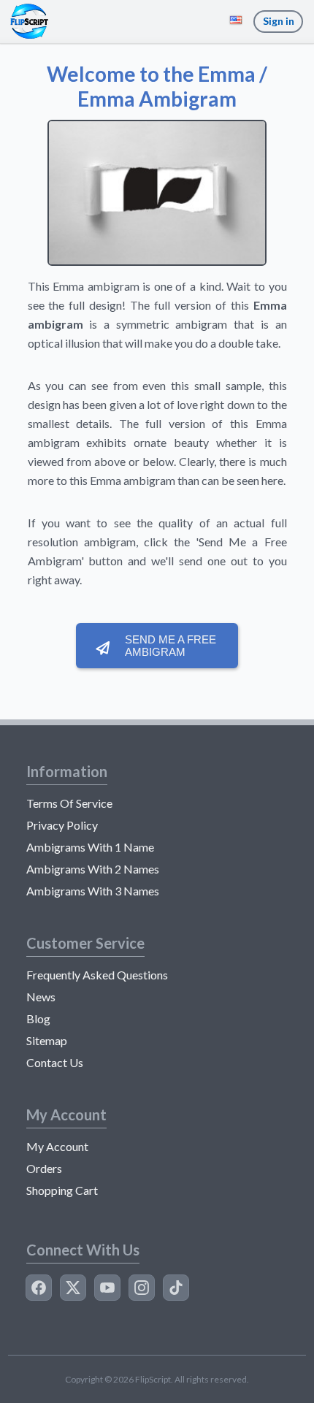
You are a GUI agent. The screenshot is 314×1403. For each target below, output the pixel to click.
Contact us (54, 1062)
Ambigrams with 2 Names (92, 869)
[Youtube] (107, 1287)
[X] (73, 1287)
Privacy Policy (62, 825)
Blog (38, 1018)
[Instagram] (142, 1287)
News (40, 996)
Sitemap (46, 1040)
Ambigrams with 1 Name (90, 847)
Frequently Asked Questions (97, 975)
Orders (44, 1168)
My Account (57, 1146)
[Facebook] (39, 1287)
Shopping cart (62, 1190)
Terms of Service (69, 803)
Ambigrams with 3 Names (92, 891)
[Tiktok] (176, 1287)
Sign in (278, 21)
